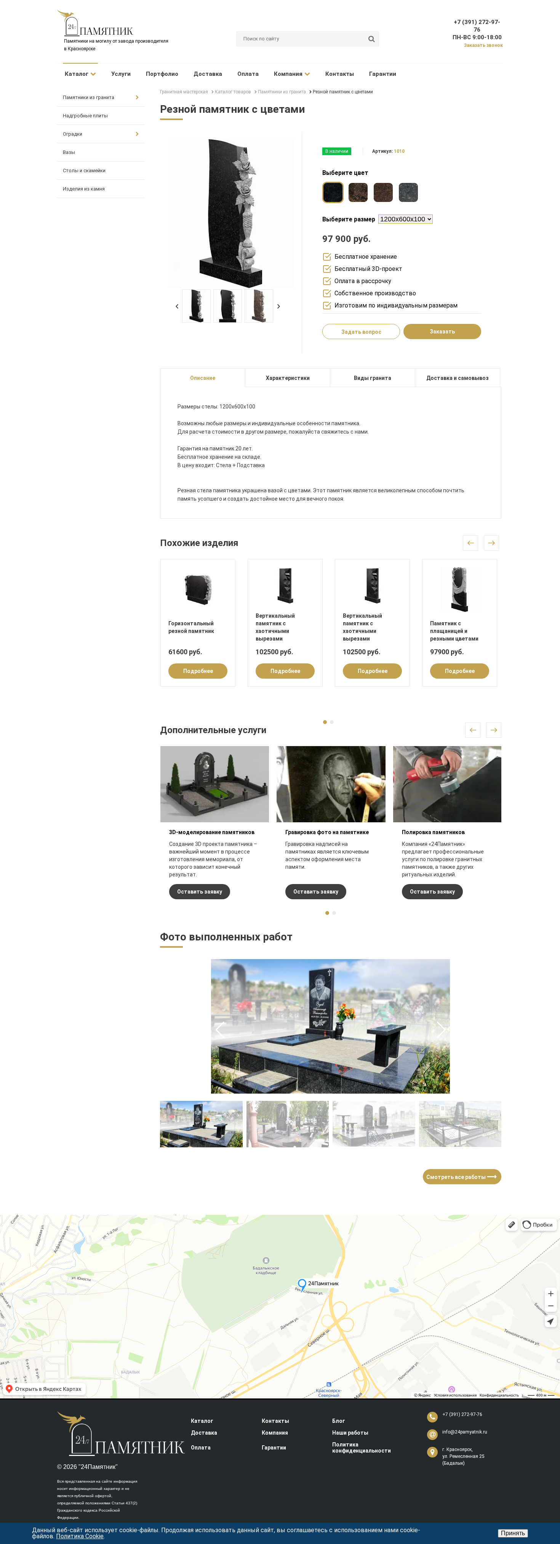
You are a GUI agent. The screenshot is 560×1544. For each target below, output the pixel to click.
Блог (338, 1421)
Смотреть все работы (460, 1176)
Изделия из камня (84, 189)
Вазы (69, 152)
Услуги (121, 73)
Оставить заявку (199, 892)
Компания (288, 73)
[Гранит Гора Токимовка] (358, 192)
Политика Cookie (80, 1536)
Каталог (76, 73)
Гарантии (382, 73)
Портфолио (162, 73)
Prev (177, 306)
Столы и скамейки (84, 170)
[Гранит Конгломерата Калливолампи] (408, 192)
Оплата (248, 73)
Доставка (208, 73)
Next (278, 306)
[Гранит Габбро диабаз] (333, 192)
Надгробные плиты (85, 116)
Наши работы (350, 1433)
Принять (513, 1533)
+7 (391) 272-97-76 (462, 1414)
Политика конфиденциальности (361, 1447)
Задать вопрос (361, 332)
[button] (441, 1030)
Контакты (339, 73)
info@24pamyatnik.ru (464, 1432)
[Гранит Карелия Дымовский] (383, 192)
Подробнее (198, 671)
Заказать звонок (483, 45)
